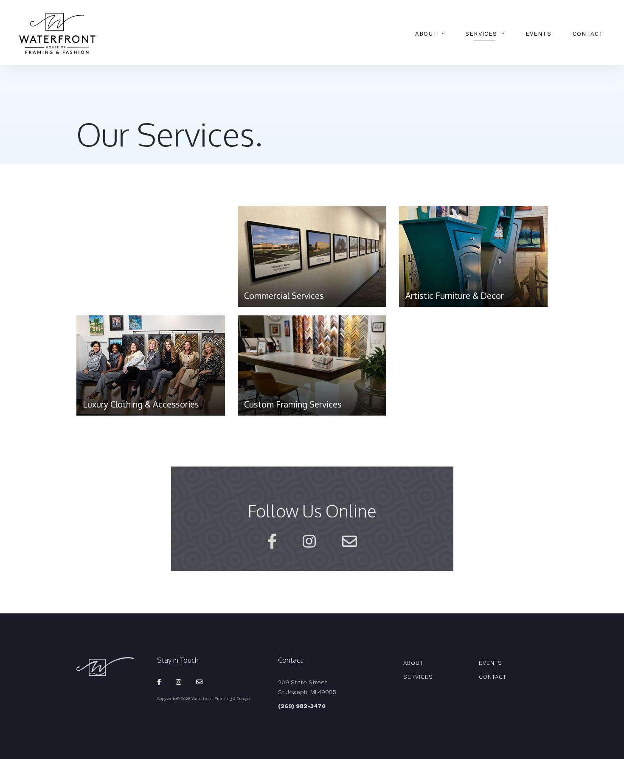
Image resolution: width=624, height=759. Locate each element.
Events (538, 34)
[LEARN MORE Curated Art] (150, 260)
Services (481, 34)
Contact (588, 34)
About (426, 34)
